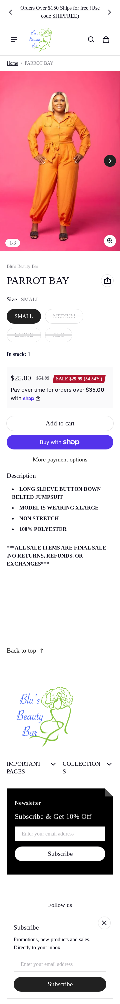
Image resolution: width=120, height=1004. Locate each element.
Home (12, 63)
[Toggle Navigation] (14, 39)
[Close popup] (104, 923)
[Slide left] (11, 12)
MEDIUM (64, 316)
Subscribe (60, 853)
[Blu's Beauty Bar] (38, 40)
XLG (58, 335)
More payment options (60, 459)
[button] (91, 39)
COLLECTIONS (81, 767)
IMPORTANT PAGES (24, 767)
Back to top (21, 650)
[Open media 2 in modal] (60, 161)
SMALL (24, 316)
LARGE (24, 335)
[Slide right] (109, 12)
